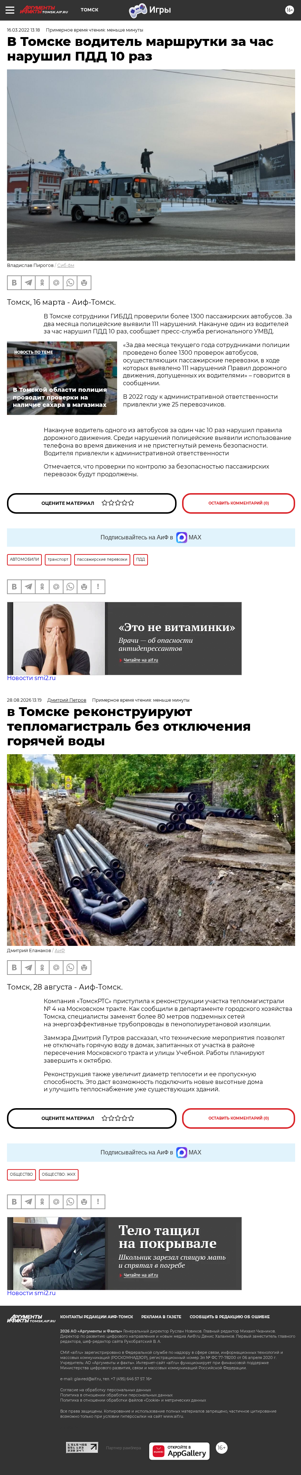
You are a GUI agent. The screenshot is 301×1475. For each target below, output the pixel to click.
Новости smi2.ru (31, 678)
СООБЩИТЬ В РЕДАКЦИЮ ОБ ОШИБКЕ (230, 1317)
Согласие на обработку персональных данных (105, 1390)
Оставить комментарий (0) (238, 503)
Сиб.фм (65, 265)
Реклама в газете (161, 1317)
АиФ (60, 950)
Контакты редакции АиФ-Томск (96, 1317)
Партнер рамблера (123, 1448)
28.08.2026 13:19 (24, 700)
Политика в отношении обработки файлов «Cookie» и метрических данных (133, 1400)
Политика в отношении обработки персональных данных (116, 1395)
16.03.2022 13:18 (23, 30)
